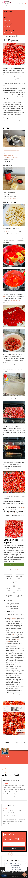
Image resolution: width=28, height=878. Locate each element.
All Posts (6, 26)
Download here (13, 513)
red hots (5, 296)
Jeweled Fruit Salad (9, 806)
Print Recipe (14, 564)
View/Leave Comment (10, 32)
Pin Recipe (15, 569)
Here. (23, 507)
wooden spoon (15, 300)
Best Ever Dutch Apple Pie (11, 781)
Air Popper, (9, 232)
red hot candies (12, 198)
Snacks (11, 26)
